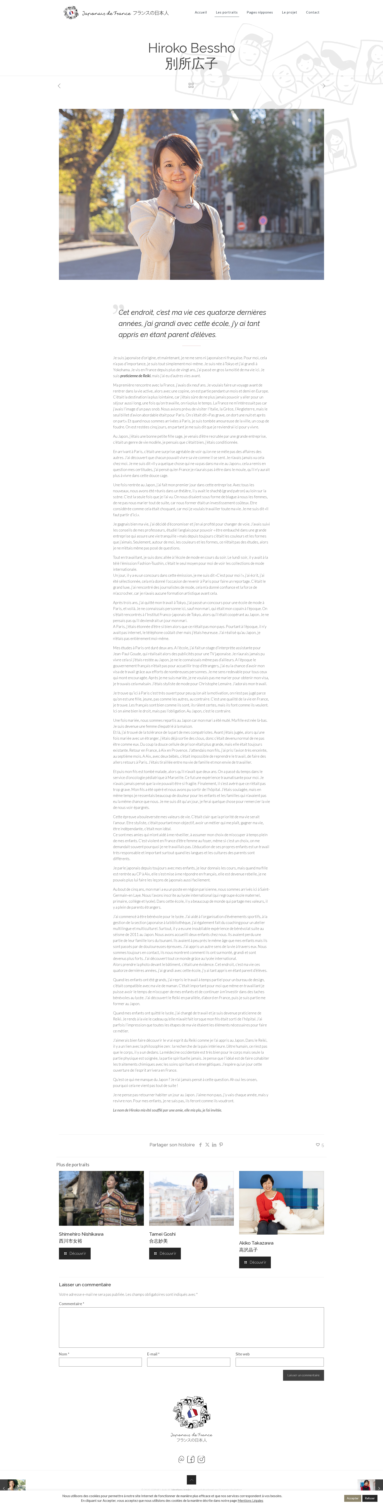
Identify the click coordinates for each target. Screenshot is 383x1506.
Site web (243, 1354)
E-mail (153, 1354)
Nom (64, 1354)
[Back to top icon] (191, 1479)
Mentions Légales (181, 1489)
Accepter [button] (353, 1498)
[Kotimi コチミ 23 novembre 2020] (370, 1488)
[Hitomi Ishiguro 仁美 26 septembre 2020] (12, 1488)
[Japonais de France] (116, 17)
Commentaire (71, 1303)
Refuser (370, 1498)
